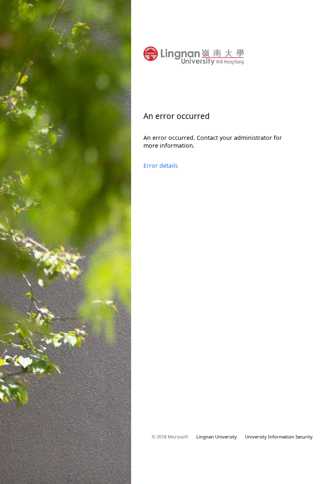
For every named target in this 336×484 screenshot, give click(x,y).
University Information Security (279, 437)
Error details (160, 165)
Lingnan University (216, 437)
